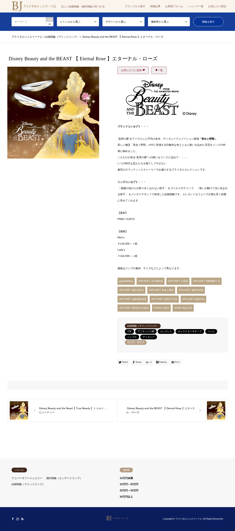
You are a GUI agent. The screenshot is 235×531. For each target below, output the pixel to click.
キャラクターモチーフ (190, 331)
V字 (129, 331)
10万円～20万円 (129, 484)
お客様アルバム (174, 6)
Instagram (17, 519)
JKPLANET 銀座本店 (193, 299)
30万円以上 (126, 496)
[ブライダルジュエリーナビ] (117, 519)
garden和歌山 (126, 281)
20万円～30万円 (135, 342)
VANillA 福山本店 (183, 307)
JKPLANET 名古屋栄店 (150, 281)
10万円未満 (126, 478)
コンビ (211, 331)
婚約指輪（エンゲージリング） (64, 478)
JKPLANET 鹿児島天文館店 (134, 307)
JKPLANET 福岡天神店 (190, 290)
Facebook (13, 519)
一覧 (160, 70)
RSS (22, 519)
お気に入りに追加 (131, 70)
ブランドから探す (135, 6)
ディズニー (149, 337)
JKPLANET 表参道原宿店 (132, 299)
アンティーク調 (146, 331)
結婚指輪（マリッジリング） (142, 325)
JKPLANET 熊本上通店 (161, 290)
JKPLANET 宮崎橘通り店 (206, 281)
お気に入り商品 (217, 6)
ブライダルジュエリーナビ (189, 519)
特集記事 (155, 6)
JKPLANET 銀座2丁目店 (164, 299)
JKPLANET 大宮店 (178, 281)
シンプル (132, 337)
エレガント (166, 331)
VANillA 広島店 (161, 307)
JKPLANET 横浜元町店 (131, 290)
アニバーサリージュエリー (27, 478)
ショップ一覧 (195, 6)
